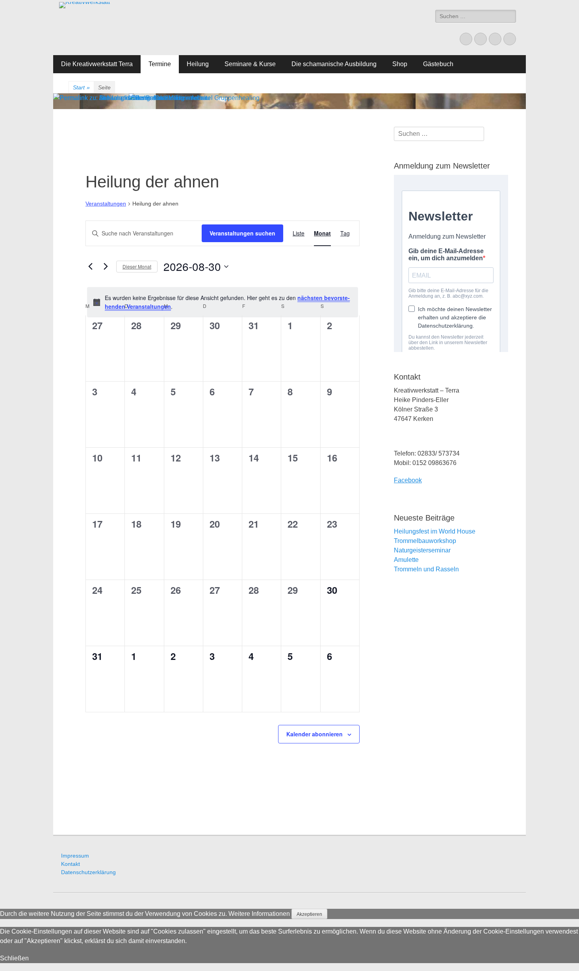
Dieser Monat (136, 266)
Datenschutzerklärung (88, 872)
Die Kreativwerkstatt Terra (97, 64)
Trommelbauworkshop (425, 540)
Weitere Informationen (259, 913)
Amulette (406, 559)
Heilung (198, 64)
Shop (399, 64)
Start (81, 87)
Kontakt (70, 864)
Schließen (14, 958)
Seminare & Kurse (250, 64)
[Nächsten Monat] (105, 266)
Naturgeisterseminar (422, 550)
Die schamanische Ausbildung (334, 64)
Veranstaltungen (105, 203)
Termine (159, 64)
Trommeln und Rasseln (426, 569)
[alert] (222, 302)
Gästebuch (438, 64)
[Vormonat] (90, 266)
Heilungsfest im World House (434, 531)
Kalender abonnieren (314, 734)
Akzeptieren (309, 914)
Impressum (75, 855)
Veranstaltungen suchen (242, 233)
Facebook (408, 480)
